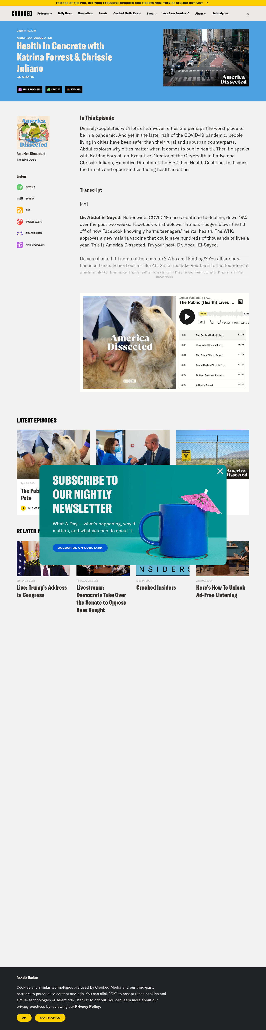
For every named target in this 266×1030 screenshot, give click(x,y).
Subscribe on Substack (80, 548)
